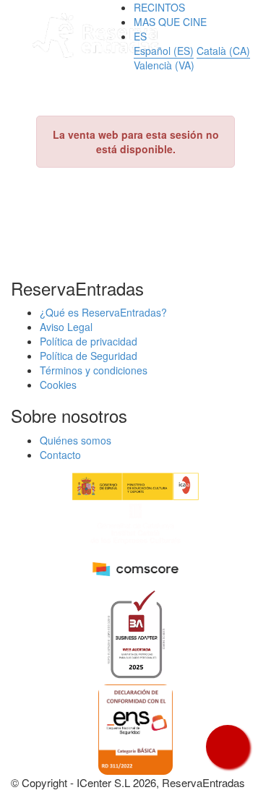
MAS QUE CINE (170, 21)
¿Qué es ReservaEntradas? (103, 312)
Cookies (58, 384)
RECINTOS (159, 7)
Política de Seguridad (88, 355)
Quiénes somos (75, 440)
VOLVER (135, 209)
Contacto (60, 454)
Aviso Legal (66, 326)
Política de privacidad (88, 341)
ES (140, 36)
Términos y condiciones (93, 370)
